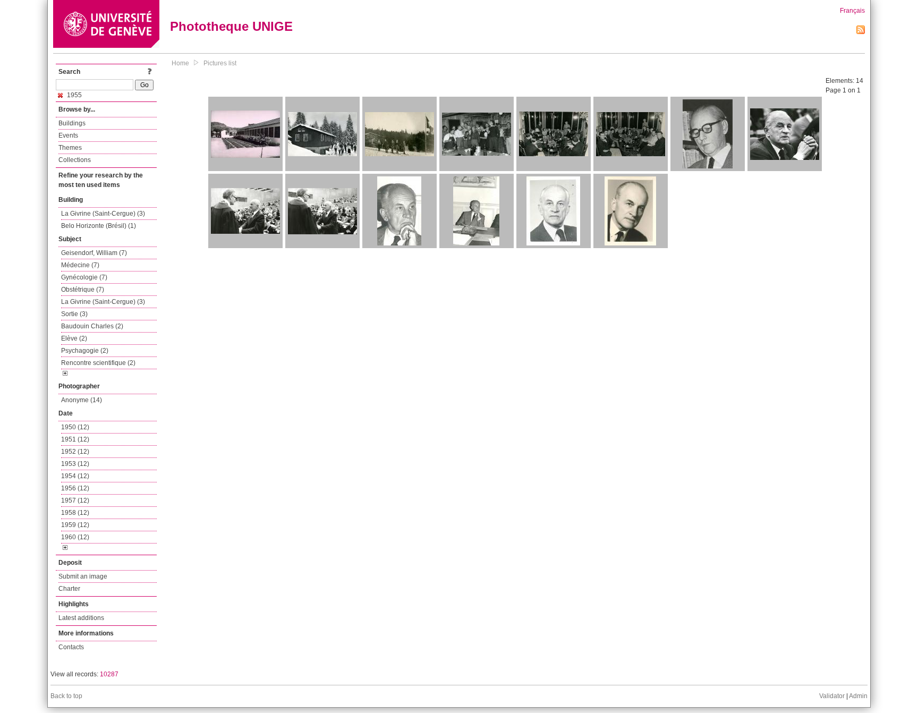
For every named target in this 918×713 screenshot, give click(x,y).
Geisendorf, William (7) (94, 253)
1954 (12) (75, 476)
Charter (69, 588)
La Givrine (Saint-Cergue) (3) (103, 213)
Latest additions (81, 618)
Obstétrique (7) (82, 289)
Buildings (72, 123)
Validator (832, 696)
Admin (858, 696)
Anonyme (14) (81, 400)
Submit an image (82, 576)
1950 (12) (75, 427)
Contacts (71, 647)
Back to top (66, 696)
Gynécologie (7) (84, 277)
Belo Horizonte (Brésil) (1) (98, 226)
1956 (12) (75, 488)
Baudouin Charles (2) (92, 326)
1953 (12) (75, 464)
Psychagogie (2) (84, 350)
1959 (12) (75, 525)
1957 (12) (75, 500)
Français (852, 10)
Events (68, 135)
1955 (73, 95)
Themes (70, 147)
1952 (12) (75, 451)
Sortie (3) (74, 314)
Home (180, 63)
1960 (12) (75, 537)
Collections (74, 160)
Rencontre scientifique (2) (98, 363)
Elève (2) (74, 338)
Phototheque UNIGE (231, 26)
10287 (109, 674)
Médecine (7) (80, 265)
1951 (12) (75, 439)
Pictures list (219, 63)
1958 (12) (75, 512)
